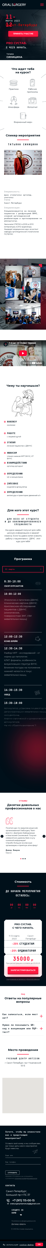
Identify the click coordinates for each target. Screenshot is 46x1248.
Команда (30, 1227)
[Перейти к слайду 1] (20, 858)
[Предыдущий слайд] (2, 836)
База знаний (31, 1235)
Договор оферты (18, 1225)
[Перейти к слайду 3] (25, 858)
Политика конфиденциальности (24, 1221)
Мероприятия (32, 1223)
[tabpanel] (23, 682)
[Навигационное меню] (42, 5)
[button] (23, 34)
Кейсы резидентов (30, 1231)
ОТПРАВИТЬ (12, 1173)
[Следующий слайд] (44, 836)
